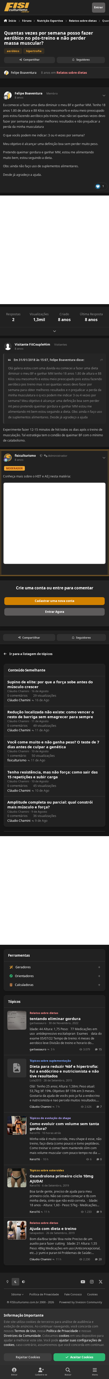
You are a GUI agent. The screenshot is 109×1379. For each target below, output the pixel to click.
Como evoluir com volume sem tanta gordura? (64, 1126)
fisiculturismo (25, 456)
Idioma (16, 1294)
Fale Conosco (73, 1294)
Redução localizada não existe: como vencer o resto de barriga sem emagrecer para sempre (50, 714)
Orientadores (24, 976)
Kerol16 (35, 1133)
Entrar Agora (54, 612)
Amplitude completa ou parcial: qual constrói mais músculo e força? (50, 804)
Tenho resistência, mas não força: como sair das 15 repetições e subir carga (52, 774)
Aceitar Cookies (81, 1357)
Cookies (92, 1294)
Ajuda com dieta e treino (53, 1228)
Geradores (23, 967)
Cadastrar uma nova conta (54, 601)
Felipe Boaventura (24, 72)
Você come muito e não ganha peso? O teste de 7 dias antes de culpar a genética (53, 744)
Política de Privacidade (44, 1294)
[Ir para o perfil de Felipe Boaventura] (6, 72)
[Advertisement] (54, 250)
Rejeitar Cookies (28, 1357)
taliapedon (37, 1233)
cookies (64, 1336)
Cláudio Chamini (18, 691)
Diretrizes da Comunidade (22, 1336)
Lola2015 (35, 1080)
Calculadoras (24, 985)
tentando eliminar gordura (55, 1018)
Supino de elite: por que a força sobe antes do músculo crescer (50, 684)
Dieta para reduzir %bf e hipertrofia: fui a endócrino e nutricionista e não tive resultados (64, 1071)
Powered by (80, 1302)
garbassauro (38, 1023)
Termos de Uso (25, 1331)
